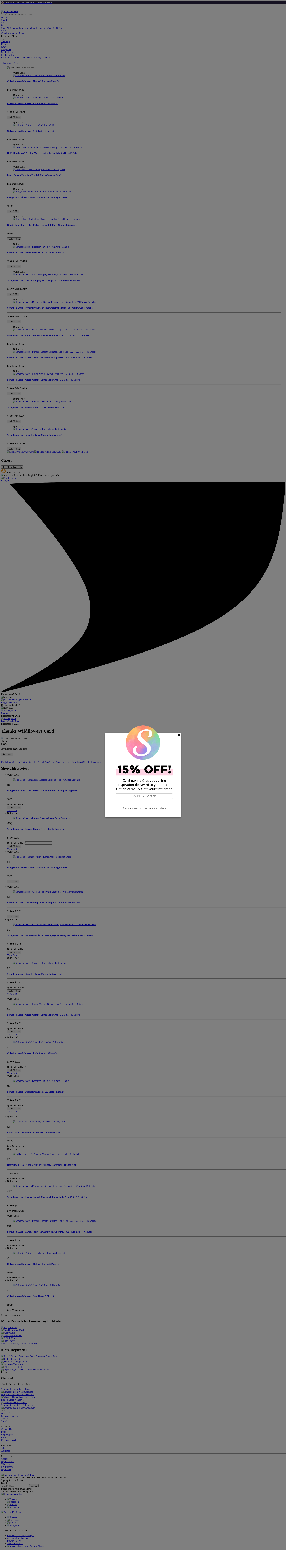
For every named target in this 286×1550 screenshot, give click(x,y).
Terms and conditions (157, 808)
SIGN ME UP (144, 802)
